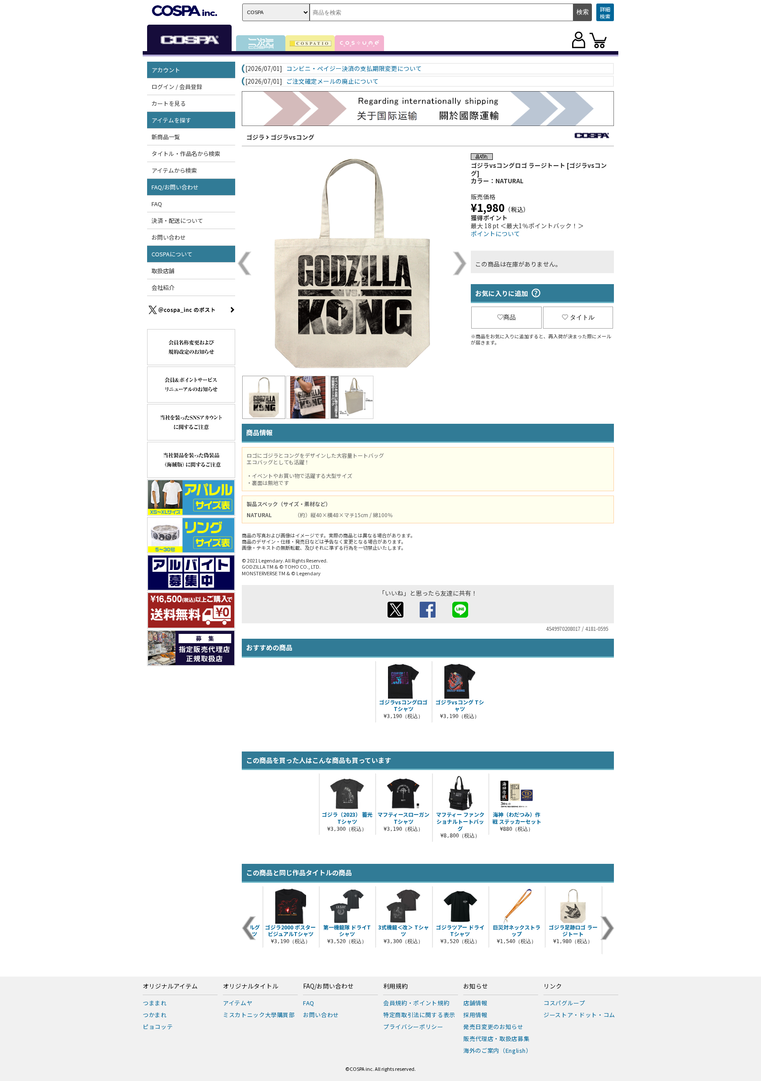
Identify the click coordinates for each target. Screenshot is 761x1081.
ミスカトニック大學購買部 (259, 1015)
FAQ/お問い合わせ (328, 986)
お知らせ (475, 986)
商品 (509, 317)
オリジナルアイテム (170, 986)
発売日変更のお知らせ (493, 1026)
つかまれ (155, 1015)
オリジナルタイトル (250, 986)
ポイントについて (495, 233)
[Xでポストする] (395, 615)
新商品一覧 (165, 137)
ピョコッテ (158, 1026)
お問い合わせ (168, 237)
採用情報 (475, 1015)
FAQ (156, 204)
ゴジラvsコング (292, 137)
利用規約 (395, 986)
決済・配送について (177, 220)
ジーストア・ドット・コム (579, 1015)
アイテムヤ (237, 1003)
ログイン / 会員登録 (176, 86)
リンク (552, 986)
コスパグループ (564, 1003)
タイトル (582, 317)
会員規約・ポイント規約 (416, 1003)
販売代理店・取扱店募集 (496, 1038)
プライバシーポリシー (413, 1026)
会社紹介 (162, 287)
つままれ (155, 1003)
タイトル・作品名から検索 (185, 153)
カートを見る (168, 103)
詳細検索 (605, 12)
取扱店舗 (162, 271)
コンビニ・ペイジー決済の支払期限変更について (354, 69)
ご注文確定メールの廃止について (332, 81)
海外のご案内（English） (497, 1050)
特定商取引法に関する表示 (419, 1015)
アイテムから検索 (174, 170)
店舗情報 (475, 1003)
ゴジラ (255, 137)
